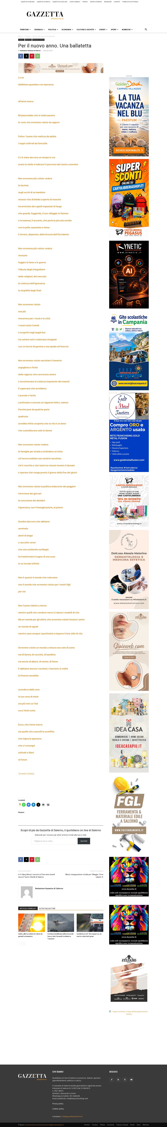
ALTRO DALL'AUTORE (47, 909)
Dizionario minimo (38, 40)
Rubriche (126, 29)
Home (20, 36)
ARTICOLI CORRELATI (28, 909)
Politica (52, 29)
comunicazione (40, 1125)
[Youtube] (131, 1079)
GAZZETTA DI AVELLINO (60, 2)
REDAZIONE (107, 2)
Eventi (102, 29)
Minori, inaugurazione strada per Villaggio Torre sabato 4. (84, 875)
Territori (24, 29)
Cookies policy (58, 1109)
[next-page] (23, 943)
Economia (66, 29)
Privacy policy (57, 1103)
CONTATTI (117, 2)
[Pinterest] (31, 56)
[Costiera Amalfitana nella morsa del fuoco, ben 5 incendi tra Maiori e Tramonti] (60, 923)
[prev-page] (19, 943)
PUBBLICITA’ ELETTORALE (130, 2)
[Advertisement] (116, 15)
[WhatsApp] (37, 56)
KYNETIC (85, 2)
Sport (113, 29)
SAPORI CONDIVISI (96, 2)
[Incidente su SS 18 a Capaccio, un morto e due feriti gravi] (90, 923)
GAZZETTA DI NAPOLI (43, 2)
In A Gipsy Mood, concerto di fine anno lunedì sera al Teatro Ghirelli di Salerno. (36, 875)
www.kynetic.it (59, 1125)
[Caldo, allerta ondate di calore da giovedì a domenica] (31, 923)
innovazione (30, 1125)
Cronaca (38, 29)
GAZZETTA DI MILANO (28, 2)
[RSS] (118, 1079)
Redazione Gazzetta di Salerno (30, 50)
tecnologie (49, 1125)
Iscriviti (84, 841)
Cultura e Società (85, 29)
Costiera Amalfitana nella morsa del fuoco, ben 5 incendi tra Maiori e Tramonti (60, 936)
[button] (146, 30)
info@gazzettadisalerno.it (72, 1116)
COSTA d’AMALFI (75, 2)
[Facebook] (20, 56)
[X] (26, 56)
